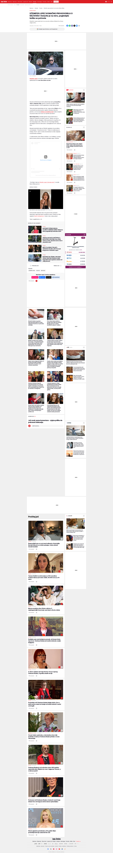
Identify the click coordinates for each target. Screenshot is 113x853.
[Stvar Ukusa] (77, 843)
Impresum (42, 846)
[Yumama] (71, 843)
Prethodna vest (35, 265)
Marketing (38, 846)
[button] (61, 26)
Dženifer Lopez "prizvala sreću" (47, 182)
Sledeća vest (56, 265)
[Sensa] (65, 843)
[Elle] (49, 843)
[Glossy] (56, 843)
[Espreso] (45, 843)
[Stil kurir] (52, 843)
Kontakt (56, 846)
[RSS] (65, 849)
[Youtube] (59, 849)
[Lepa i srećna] (4, 1)
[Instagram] (56, 849)
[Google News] (62, 849)
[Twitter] (51, 849)
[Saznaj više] (84, 90)
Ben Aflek (43, 270)
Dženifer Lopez (32, 270)
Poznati (40, 8)
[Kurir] (35, 843)
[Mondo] (41, 843)
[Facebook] (48, 849)
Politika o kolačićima (62, 846)
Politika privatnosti (70, 846)
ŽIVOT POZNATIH (38, 216)
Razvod (38, 270)
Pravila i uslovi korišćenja (49, 846)
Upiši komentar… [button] (35, 425)
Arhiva (75, 846)
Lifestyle (36, 8)
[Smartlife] (61, 843)
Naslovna (31, 8)
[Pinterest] (53, 849)
